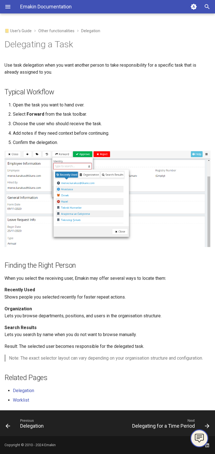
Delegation (23, 390)
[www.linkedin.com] (207, 445)
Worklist (21, 400)
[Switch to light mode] (193, 6)
